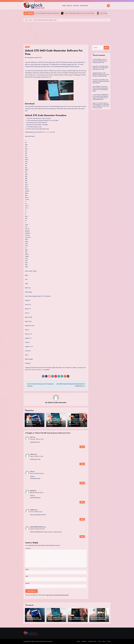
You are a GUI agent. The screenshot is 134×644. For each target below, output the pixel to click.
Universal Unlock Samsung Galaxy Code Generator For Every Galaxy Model (100, 89)
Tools (99, 641)
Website (27, 583)
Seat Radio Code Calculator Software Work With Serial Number (101, 81)
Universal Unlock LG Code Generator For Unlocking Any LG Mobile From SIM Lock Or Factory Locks (101, 105)
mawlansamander (97, 73)
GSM (42, 369)
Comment (28, 548)
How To (104, 641)
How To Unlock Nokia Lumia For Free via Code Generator (76, 420)
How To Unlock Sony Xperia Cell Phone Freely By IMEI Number (33, 420)
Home (64, 5)
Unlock (27, 47)
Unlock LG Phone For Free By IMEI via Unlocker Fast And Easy (55, 420)
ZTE (36, 75)
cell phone (47, 132)
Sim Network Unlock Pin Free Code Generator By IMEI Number (101, 74)
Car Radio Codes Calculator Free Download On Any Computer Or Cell (100, 68)
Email (27, 576)
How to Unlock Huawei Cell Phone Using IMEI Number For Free (99, 619)
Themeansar (49, 641)
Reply (82, 446)
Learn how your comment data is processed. (57, 595)
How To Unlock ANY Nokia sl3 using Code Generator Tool (100, 61)
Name (27, 569)
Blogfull (42, 641)
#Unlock (37, 57)
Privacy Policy (84, 5)
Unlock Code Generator (57, 402)
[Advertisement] (67, 33)
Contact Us (76, 5)
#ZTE (40, 57)
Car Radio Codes (92, 641)
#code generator (30, 57)
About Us (69, 5)
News (108, 641)
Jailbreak (84, 641)
